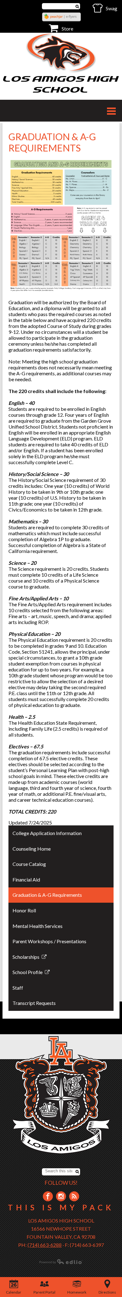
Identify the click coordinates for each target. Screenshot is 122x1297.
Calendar (13, 1292)
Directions (107, 1292)
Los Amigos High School (61, 84)
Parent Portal (44, 1292)
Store (67, 28)
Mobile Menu (111, 111)
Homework (76, 1292)
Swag (111, 8)
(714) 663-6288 (45, 1245)
